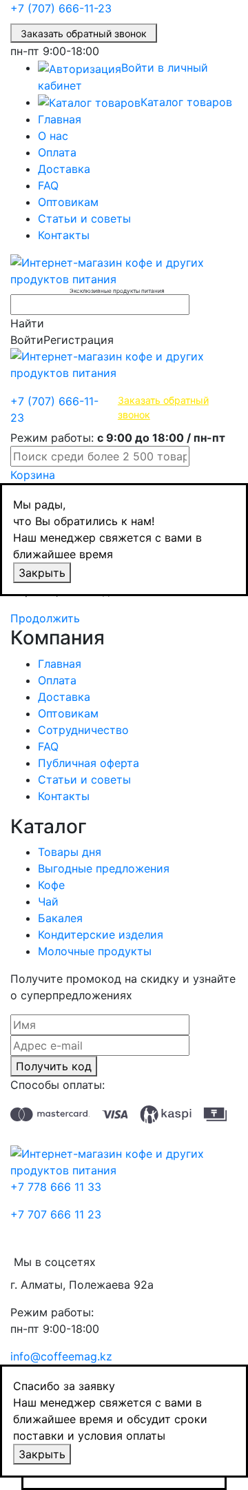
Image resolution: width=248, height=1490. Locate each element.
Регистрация (78, 340)
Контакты (64, 235)
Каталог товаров (186, 102)
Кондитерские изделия (100, 934)
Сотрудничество (83, 730)
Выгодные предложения (103, 868)
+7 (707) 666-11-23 (61, 8)
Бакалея (60, 918)
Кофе (51, 885)
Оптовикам (68, 202)
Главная (59, 119)
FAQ (48, 185)
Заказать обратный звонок (84, 33)
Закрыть (42, 573)
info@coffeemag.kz (61, 1356)
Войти (26, 340)
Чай (48, 901)
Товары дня (69, 852)
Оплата (57, 152)
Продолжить (45, 618)
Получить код (54, 1066)
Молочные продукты (95, 951)
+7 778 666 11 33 (55, 1187)
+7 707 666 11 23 (55, 1214)
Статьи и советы (84, 218)
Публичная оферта (88, 763)
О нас (53, 136)
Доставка (64, 169)
